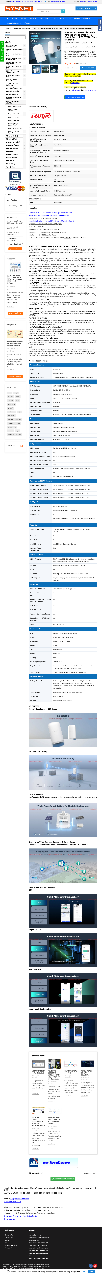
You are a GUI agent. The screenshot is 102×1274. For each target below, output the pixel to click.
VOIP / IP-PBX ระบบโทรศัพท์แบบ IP (12, 71)
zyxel (18, 423)
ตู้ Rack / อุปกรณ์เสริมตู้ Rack (13, 76)
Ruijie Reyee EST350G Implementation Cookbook (44, 229)
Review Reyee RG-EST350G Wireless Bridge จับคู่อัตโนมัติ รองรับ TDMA (51, 212)
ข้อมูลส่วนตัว (9, 1235)
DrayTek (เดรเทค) (12, 148)
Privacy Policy (75, 1272)
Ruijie (79, 74)
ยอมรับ (92, 1272)
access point (12, 427)
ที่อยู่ (6, 1243)
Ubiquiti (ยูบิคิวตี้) (11, 139)
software (10, 431)
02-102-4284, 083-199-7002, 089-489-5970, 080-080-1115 (26, 1)
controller (11, 434)
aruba (18, 396)
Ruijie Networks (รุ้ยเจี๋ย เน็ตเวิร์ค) (13, 98)
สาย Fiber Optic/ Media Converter (13, 84)
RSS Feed (8, 194)
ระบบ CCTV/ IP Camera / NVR (14, 67)
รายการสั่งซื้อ (9, 1237)
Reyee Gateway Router (13, 110)
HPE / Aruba (10, 161)
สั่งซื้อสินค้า (33, 19)
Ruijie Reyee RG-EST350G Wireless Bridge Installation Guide (47, 232)
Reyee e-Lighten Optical (13, 132)
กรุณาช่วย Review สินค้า (88, 47)
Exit (84, 1272)
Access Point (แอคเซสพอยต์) (14, 50)
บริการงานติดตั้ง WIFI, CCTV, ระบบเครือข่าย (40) (15, 222)
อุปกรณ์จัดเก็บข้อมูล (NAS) (14, 88)
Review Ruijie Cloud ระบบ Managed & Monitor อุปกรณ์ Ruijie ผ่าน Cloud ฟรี (52, 221)
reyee (17, 431)
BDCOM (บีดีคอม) (11, 157)
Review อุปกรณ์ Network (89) (12, 228)
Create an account (92, 1)
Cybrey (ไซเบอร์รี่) (12, 94)
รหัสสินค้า (67, 43)
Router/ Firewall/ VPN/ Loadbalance (13, 58)
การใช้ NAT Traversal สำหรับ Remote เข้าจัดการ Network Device (38, 1121)
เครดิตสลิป (8, 1240)
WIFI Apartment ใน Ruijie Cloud (38, 1072)
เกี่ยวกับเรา (28, 23)
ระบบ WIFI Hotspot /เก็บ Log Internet (13, 63)
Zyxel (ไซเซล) (10, 167)
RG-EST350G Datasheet (36, 226)
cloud (17, 400)
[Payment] (15, 181)
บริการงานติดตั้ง (45, 19)
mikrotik (18, 434)
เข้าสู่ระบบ (82, 1)
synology (18, 419)
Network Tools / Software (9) (12, 239)
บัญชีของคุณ (9, 1230)
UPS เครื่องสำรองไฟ (12, 91)
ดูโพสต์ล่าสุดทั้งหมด (15, 313)
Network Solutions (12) (16, 244)
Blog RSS (11, 446)
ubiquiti (16, 393)
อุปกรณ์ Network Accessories (11, 46)
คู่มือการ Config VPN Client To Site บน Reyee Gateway (54, 1120)
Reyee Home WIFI (13, 120)
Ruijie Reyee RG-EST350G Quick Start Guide (42, 235)
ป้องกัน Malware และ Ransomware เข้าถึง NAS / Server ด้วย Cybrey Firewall (14, 280)
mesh (9, 393)
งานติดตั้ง (10, 408)
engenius (10, 396)
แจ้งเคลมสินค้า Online (13, 23)
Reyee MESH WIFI (13, 117)
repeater (10, 400)
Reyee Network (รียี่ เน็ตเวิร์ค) (12, 102)
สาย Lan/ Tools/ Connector (11, 80)
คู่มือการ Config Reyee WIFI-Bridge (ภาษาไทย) (43, 218)
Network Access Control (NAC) (13, 124)
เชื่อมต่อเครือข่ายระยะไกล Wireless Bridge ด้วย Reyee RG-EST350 (49, 215)
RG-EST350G (57, 369)
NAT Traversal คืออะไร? (70, 1072)
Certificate (67, 238)
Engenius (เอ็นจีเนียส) (13, 142)
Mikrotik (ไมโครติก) (12, 145)
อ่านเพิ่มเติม (10, 306)
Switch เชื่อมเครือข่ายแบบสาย (14, 54)
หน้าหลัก (8, 42)
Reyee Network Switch (15, 114)
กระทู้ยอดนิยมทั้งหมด (15, 376)
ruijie (19, 412)
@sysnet (76, 90)
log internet (11, 423)
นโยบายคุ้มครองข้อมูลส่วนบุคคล (39, 1248)
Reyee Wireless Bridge (15, 128)
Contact (32, 1230)
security (10, 419)
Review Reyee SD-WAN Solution (86, 1073)
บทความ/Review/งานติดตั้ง (62, 19)
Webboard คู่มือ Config (82, 19)
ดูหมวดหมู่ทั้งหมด (15, 249)
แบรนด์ (7, 33)
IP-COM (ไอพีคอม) (12, 154)
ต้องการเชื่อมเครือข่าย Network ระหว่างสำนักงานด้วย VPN (15, 344)
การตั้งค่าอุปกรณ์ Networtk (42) (13, 233)
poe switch (11, 415)
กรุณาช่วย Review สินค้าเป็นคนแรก (64, 1178)
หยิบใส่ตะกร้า (87, 68)
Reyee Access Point (14, 106)
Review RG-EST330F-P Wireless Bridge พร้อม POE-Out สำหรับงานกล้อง (54, 1075)
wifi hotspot (11, 404)
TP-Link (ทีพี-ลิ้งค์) (12, 136)
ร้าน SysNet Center (19, 19)
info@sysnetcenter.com (58, 1)
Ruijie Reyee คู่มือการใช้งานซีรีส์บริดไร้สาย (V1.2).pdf (45, 224)
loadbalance (11, 412)
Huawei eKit (10, 151)
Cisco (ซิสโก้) (10, 164)
